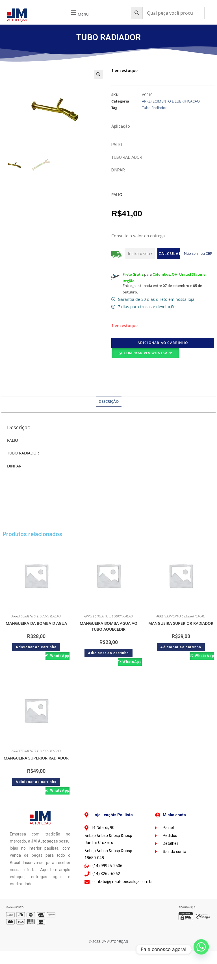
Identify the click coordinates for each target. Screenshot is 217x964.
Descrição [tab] (109, 401)
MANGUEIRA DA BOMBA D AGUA (36, 623)
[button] (78, 13)
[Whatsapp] (201, 949)
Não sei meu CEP (198, 253)
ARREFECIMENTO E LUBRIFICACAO (171, 101)
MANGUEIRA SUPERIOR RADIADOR (180, 623)
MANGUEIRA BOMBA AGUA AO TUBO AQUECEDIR (108, 626)
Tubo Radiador (154, 107)
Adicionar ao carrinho (163, 342)
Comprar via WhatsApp (148, 353)
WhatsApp (59, 656)
